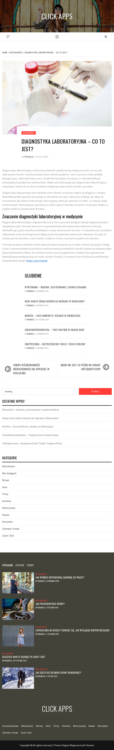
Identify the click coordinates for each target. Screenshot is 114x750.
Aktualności (28, 133)
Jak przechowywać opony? (50, 604)
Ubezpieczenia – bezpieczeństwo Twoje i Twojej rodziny (55, 344)
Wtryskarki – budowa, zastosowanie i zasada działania (55, 287)
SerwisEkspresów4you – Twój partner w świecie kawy (54, 330)
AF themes (88, 745)
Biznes (5, 480)
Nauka (5, 515)
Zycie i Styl (8, 535)
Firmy (5, 494)
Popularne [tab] (7, 565)
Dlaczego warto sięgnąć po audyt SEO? (23, 657)
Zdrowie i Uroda (10, 528)
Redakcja (29, 156)
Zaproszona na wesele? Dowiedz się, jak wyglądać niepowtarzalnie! (72, 630)
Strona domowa (10, 725)
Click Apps (57, 16)
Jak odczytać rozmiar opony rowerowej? (58, 672)
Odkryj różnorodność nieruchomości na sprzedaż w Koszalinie (31, 369)
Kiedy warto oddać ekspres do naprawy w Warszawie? (55, 301)
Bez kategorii (9, 473)
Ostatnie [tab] (19, 565)
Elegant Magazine (70, 745)
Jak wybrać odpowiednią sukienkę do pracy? (59, 577)
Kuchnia (6, 501)
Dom (4, 487)
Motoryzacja (8, 508)
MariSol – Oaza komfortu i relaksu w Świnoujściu (52, 315)
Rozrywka (7, 521)
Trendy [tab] (30, 565)
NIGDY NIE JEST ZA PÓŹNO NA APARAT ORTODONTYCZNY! (81, 367)
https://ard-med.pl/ (37, 260)
